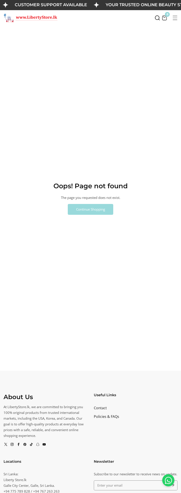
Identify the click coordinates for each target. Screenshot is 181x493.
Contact (100, 407)
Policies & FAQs (106, 416)
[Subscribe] (172, 485)
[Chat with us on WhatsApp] (168, 480)
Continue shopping (90, 209)
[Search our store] (157, 17)
